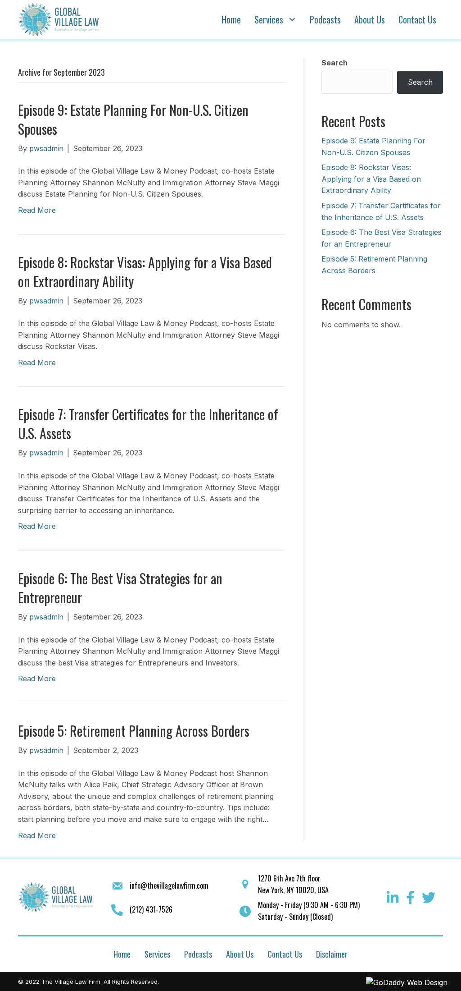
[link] (231, 19)
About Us (239, 954)
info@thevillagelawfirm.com (169, 885)
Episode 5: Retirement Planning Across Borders (133, 730)
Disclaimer (332, 954)
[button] (392, 897)
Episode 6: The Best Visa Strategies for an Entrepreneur (120, 587)
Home (122, 954)
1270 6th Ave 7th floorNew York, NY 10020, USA (293, 884)
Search (334, 62)
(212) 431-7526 (151, 909)
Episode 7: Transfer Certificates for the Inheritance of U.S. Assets (148, 423)
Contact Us (284, 954)
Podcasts (198, 954)
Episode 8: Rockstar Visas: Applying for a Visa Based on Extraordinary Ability (145, 271)
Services (157, 954)
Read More (37, 210)
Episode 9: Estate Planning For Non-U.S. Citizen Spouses (133, 119)
